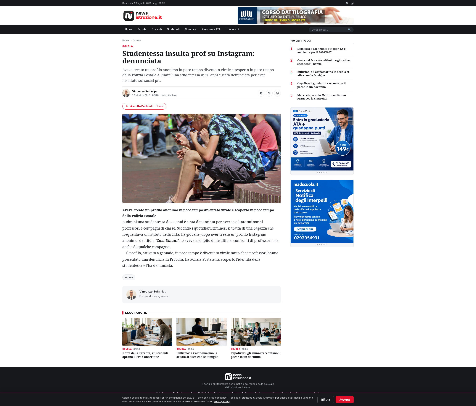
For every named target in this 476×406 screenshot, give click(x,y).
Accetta (345, 399)
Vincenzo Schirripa (144, 91)
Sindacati (173, 29)
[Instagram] (352, 3)
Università (232, 29)
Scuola (142, 29)
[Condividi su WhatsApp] (277, 93)
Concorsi (191, 29)
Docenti (157, 29)
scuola (129, 277)
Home (128, 29)
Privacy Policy (222, 401)
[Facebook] (346, 3)
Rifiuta (325, 399)
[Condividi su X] (269, 93)
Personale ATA (211, 29)
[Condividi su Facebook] (261, 93)
